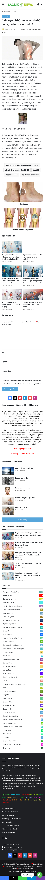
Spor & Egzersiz (8, 673)
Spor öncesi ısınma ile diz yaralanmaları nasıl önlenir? (32, 257)
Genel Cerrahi (8, 652)
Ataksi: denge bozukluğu (24, 468)
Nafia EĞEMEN (9, 29)
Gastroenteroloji (14, 684)
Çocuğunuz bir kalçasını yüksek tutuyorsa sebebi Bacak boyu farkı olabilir (10, 257)
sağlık (36, 170)
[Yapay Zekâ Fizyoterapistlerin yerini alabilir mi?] (8, 566)
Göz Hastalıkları (8, 641)
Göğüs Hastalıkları (9, 666)
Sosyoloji (6, 737)
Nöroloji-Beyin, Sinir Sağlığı (12, 606)
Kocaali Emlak (10, 866)
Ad (3, 352)
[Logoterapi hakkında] (8, 481)
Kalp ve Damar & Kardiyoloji (12, 638)
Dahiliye (10, 677)
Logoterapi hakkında (22, 478)
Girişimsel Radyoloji (9, 702)
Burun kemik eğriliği (22, 488)
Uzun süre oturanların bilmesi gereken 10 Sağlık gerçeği (11, 305)
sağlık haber (12, 175)
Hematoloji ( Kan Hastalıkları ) (12, 819)
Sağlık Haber (7, 595)
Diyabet (11, 691)
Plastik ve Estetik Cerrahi (11, 610)
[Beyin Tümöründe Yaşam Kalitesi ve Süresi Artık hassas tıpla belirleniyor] (8, 536)
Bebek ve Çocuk (8, 617)
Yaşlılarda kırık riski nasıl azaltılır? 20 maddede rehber (32, 305)
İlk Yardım (6, 656)
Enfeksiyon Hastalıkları (11, 659)
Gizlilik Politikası (28, 866)
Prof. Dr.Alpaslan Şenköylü (17, 170)
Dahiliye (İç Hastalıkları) (10, 812)
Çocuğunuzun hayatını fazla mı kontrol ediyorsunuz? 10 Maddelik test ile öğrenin (29, 555)
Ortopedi (14, 11)
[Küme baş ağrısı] (8, 511)
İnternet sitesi (6, 371)
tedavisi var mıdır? (31, 175)
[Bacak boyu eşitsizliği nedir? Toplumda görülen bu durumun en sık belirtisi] (33, 271)
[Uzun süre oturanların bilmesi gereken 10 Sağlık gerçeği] (12, 294)
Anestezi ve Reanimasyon (12, 744)
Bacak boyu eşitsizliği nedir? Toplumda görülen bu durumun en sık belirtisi (32, 281)
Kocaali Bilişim (37, 864)
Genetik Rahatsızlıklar (10, 716)
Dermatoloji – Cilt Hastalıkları (13, 645)
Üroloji (5, 681)
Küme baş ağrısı (21, 508)
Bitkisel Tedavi (12, 720)
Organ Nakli (7, 730)
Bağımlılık (6, 695)
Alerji (4, 688)
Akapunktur (7, 734)
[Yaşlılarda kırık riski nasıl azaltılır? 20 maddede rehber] (33, 294)
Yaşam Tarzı (7, 670)
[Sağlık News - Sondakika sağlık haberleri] (20, 4)
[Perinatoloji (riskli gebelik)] (8, 501)
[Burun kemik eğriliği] (8, 491)
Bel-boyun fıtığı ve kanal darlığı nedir (22, 165)
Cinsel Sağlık (7, 709)
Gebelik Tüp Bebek (13, 627)
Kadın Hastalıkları (9, 613)
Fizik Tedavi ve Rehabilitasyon (13, 649)
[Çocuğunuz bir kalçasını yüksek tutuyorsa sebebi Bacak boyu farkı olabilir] (12, 247)
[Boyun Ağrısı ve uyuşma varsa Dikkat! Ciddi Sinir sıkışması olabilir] (12, 271)
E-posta (5, 362)
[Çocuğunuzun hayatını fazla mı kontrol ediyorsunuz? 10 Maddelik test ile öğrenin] (8, 555)
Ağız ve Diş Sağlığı (9, 624)
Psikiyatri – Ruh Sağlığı (11, 592)
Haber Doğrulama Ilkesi (25, 868)
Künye (19, 866)
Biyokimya (6, 748)
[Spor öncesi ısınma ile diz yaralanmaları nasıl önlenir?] (33, 247)
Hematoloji (12, 727)
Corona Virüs (7, 663)
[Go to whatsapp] (39, 875)
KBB (11, 620)
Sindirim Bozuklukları (10, 741)
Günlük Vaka (7, 634)
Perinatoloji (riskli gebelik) (25, 498)
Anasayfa (6, 11)
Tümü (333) (22, 520)
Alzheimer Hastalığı (9, 723)
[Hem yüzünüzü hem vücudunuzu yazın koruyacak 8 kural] (8, 546)
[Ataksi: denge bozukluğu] (8, 471)
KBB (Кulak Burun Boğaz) (10, 825)
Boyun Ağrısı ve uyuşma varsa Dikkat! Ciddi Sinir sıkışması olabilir (10, 281)
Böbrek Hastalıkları (9, 705)
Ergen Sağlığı (7, 698)
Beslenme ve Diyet (9, 599)
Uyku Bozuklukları (9, 712)
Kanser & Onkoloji (9, 602)
